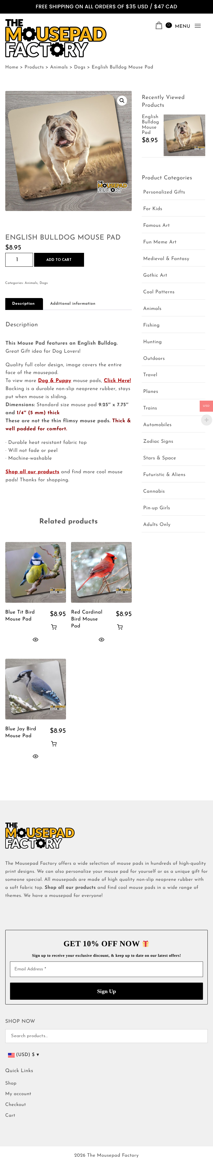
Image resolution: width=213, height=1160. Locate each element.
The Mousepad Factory (113, 1155)
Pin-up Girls (156, 508)
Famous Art (156, 225)
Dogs (44, 283)
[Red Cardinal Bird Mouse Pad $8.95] (101, 572)
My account (18, 1094)
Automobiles (157, 425)
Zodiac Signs (158, 441)
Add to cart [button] (54, 627)
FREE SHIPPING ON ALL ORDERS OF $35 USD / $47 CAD (106, 6)
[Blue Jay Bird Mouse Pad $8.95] (35, 689)
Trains (150, 408)
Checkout (15, 1105)
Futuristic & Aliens (164, 475)
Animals (31, 283)
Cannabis (154, 491)
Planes (150, 392)
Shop (11, 1083)
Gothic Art (155, 275)
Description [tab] (23, 304)
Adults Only (157, 525)
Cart (10, 1115)
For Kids (152, 209)
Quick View (35, 639)
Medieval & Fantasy (166, 259)
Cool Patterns (158, 292)
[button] (122, 101)
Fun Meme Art (159, 242)
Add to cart (59, 260)
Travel (150, 375)
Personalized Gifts (164, 192)
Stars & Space (159, 458)
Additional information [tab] (72, 304)
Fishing (151, 325)
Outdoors (154, 359)
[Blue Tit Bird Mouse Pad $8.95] (35, 572)
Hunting (152, 342)
